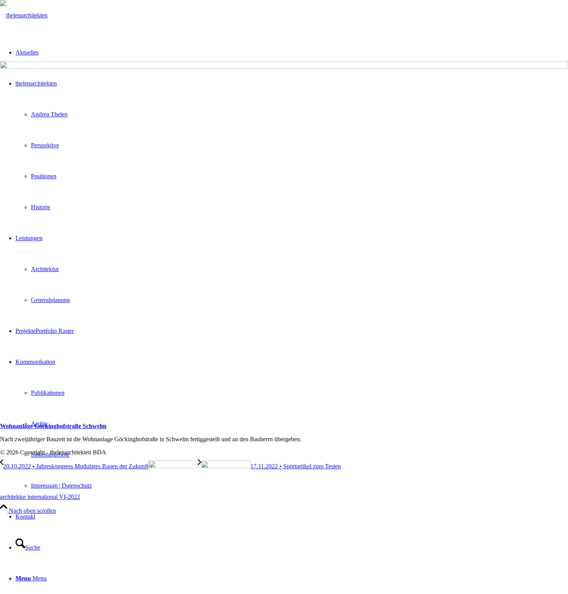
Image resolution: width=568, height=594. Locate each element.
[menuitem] (299, 485)
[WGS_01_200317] (284, 66)
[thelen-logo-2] (24, 15)
